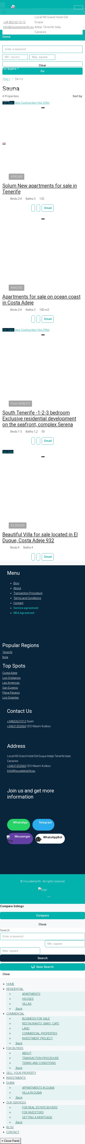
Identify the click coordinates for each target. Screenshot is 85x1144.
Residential (9, 47)
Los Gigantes (10, 697)
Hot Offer (43, 330)
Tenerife (7, 652)
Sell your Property (14, 79)
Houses (28, 999)
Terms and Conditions (27, 598)
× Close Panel (10, 1141)
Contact (7, 132)
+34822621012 (16, 721)
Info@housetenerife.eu (18, 27)
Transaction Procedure (27, 593)
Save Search (45, 967)
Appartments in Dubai (38, 1087)
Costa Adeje (9, 673)
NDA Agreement (23, 612)
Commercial (10, 58)
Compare (42, 915)
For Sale (8, 330)
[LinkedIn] (36, 896)
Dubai (6, 100)
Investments (10, 90)
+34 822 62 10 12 (14, 22)
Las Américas (11, 682)
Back (18, 1008)
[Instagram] (42, 896)
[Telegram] (79, 20)
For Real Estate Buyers (40, 1107)
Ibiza (5, 657)
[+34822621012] (78, 7)
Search (43, 958)
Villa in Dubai (32, 1092)
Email (48, 208)
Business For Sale (36, 1018)
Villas (26, 1004)
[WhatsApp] (72, 25)
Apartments (31, 994)
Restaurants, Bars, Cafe (40, 1023)
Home (6, 36)
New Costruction (25, 330)
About (17, 588)
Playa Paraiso (11, 692)
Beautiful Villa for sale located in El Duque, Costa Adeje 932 (40, 537)
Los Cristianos (11, 677)
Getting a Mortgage (37, 1117)
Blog (5, 122)
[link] (42, 254)
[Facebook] (30, 896)
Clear (6, 974)
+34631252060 (16, 726)
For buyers (9, 68)
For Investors (33, 1112)
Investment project (37, 1038)
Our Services (10, 111)
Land (25, 1028)
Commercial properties (39, 1033)
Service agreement (25, 608)
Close (42, 924)
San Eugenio (10, 687)
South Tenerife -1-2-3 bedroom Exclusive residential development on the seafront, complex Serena (39, 418)
